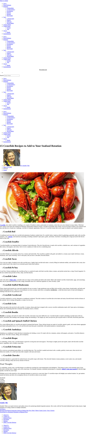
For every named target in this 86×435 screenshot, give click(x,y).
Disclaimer (6, 419)
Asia (8, 29)
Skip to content (4, 0)
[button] (43, 378)
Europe (9, 27)
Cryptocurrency (11, 9)
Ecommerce (10, 11)
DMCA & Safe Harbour (9, 422)
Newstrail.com (43, 69)
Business (5, 6)
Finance (9, 12)
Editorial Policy (7, 418)
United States (6, 26)
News (4, 3)
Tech (4, 17)
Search (2, 75)
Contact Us (6, 416)
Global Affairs (7, 24)
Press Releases (7, 5)
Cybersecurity (10, 18)
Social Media (10, 23)
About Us (6, 415)
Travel (5, 30)
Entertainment (7, 33)
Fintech (9, 20)
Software (9, 21)
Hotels (8, 32)
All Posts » (3, 409)
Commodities (10, 8)
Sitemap (5, 421)
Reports (9, 14)
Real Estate (10, 15)
